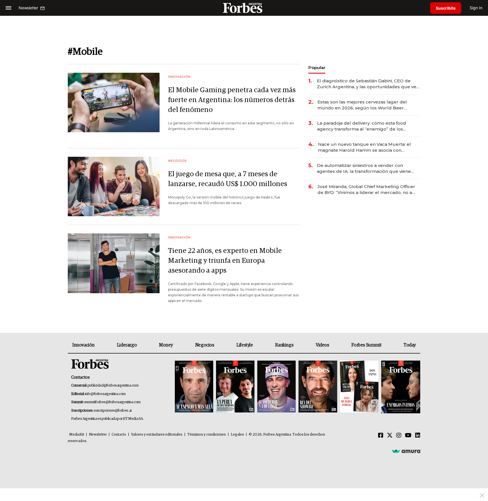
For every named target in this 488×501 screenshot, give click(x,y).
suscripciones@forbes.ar (113, 410)
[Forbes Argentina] (244, 8)
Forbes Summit (366, 345)
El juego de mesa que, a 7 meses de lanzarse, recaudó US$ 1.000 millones (227, 179)
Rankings (284, 345)
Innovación (83, 345)
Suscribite (446, 8)
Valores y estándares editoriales (156, 434)
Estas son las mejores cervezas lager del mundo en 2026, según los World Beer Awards (362, 105)
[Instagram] (398, 435)
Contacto (119, 434)
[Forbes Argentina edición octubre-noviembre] (359, 387)
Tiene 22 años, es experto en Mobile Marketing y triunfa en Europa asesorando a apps (225, 260)
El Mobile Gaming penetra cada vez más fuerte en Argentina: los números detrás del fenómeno (232, 100)
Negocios (204, 345)
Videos (322, 345)
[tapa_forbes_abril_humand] (235, 387)
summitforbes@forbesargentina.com (112, 402)
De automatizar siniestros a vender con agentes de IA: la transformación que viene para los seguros (364, 168)
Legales (237, 434)
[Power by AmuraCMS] (406, 451)
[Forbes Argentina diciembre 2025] (317, 387)
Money (166, 345)
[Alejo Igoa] (276, 387)
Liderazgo (127, 345)
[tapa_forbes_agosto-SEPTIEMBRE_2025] (400, 387)
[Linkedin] (417, 435)
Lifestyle (244, 345)
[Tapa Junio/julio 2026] (194, 387)
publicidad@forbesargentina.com (113, 385)
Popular (316, 67)
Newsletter (98, 434)
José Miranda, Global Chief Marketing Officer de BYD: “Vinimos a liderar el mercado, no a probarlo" (366, 189)
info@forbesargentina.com (105, 394)
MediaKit (76, 434)
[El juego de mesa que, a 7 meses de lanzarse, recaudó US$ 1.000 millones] (114, 186)
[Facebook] (380, 435)
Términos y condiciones (206, 434)
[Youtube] (408, 435)
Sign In (476, 7)
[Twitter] (390, 435)
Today (410, 345)
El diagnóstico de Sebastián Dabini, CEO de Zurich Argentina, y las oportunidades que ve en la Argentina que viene (366, 84)
